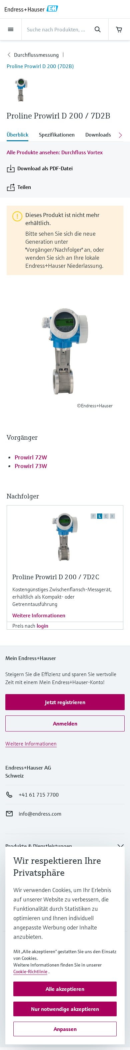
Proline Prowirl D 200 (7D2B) (40, 66)
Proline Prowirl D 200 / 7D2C (55, 577)
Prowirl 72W (31, 457)
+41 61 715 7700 (39, 794)
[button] (65, 702)
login (42, 625)
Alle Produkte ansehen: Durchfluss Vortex (55, 152)
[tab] (20, 135)
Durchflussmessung (36, 54)
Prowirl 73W (31, 466)
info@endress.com (40, 813)
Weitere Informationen (38, 615)
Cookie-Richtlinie (30, 972)
